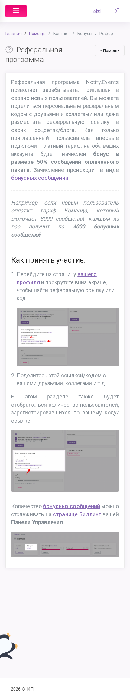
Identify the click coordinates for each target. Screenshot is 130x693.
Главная (13, 33)
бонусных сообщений (39, 178)
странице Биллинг (77, 514)
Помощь (37, 33)
